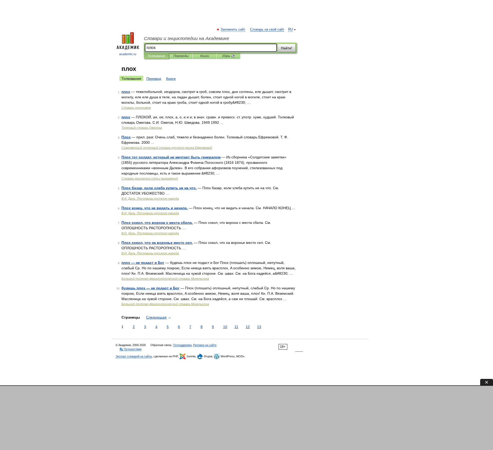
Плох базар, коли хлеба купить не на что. (159, 188)
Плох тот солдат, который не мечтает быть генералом (171, 157)
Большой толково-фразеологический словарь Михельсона (165, 279)
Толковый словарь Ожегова (141, 128)
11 (236, 327)
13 (259, 327)
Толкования (156, 56)
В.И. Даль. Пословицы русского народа (150, 198)
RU (290, 29)
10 (225, 327)
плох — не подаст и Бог (142, 263)
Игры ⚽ (228, 56)
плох (125, 92)
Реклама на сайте (204, 345)
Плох (126, 137)
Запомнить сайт (233, 29)
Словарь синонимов (136, 108)
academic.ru (127, 54)
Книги (204, 56)
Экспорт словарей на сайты (134, 356)
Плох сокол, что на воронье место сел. (157, 243)
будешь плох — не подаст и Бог (150, 288)
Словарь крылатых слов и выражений (149, 178)
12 (248, 327)
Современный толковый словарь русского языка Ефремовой (166, 148)
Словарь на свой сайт (267, 29)
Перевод (153, 78)
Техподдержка (182, 345)
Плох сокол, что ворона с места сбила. (157, 223)
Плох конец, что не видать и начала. (154, 208)
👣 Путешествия (130, 349)
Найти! (286, 48)
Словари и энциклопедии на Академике (186, 38)
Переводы (180, 56)
